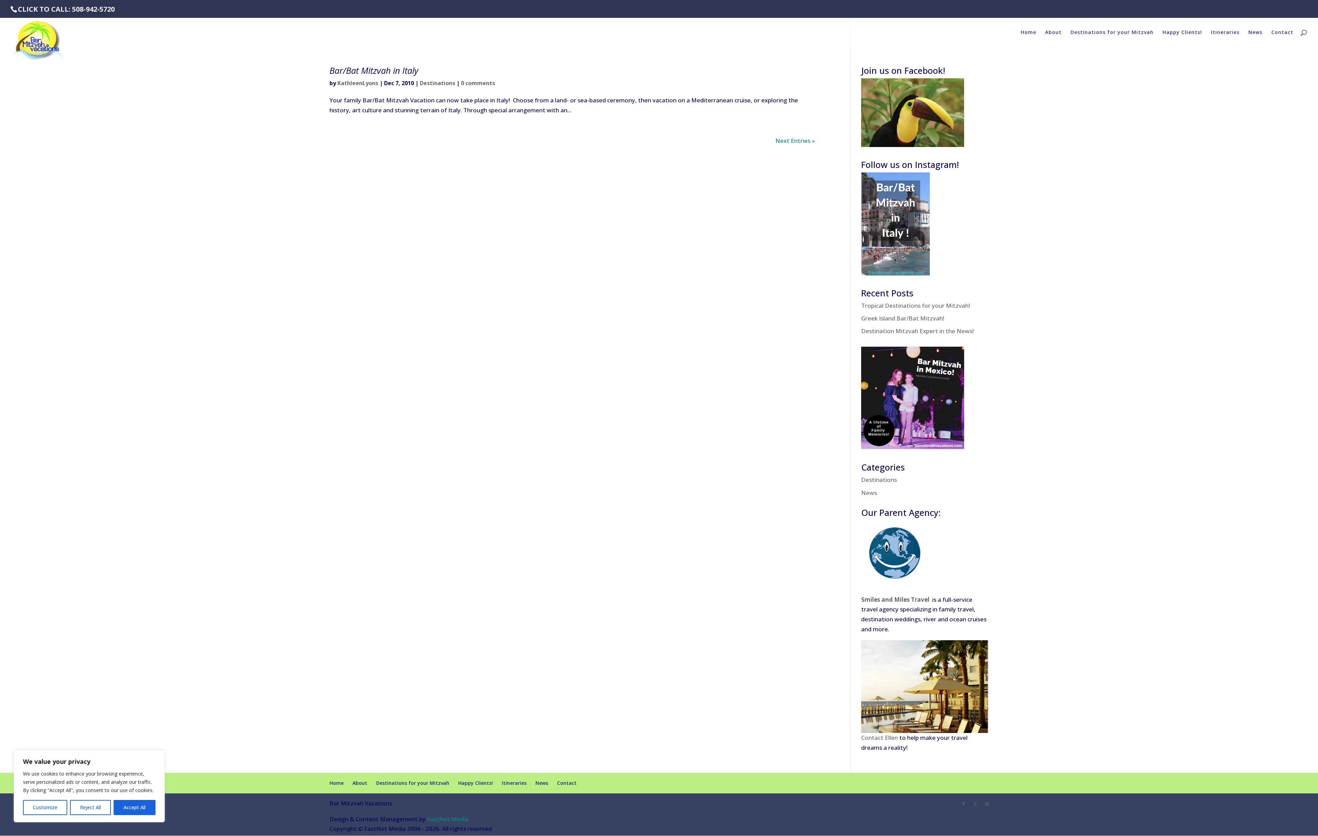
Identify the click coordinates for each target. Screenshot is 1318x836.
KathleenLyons (357, 83)
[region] (89, 786)
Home (1028, 32)
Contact (1282, 32)
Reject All (90, 807)
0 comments (478, 83)
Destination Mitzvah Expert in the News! (917, 331)
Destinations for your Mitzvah (1112, 32)
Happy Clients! (1182, 32)
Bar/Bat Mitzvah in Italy (374, 70)
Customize (45, 807)
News (1255, 32)
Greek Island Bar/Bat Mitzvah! (902, 318)
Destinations (437, 83)
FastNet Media (448, 819)
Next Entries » (795, 141)
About (1053, 32)
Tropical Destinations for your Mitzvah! (915, 305)
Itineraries (1225, 32)
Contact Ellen (879, 738)
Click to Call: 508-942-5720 (66, 9)
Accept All (135, 807)
